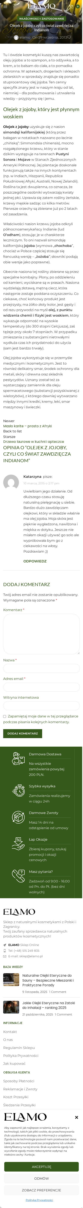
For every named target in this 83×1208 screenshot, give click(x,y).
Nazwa (10, 660)
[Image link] (19, 912)
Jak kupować (14, 1064)
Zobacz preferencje (41, 1190)
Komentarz (13, 610)
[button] (76, 1117)
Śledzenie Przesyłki (19, 1105)
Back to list (12, 431)
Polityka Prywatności (39, 1200)
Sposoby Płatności (18, 1081)
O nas (8, 1040)
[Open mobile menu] (5, 6)
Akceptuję (41, 1167)
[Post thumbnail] (11, 983)
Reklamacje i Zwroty (20, 1089)
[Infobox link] (41, 765)
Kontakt (10, 1032)
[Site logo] (41, 6)
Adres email (14, 679)
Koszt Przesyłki (15, 1097)
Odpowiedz (35, 561)
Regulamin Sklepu (19, 1048)
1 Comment (57, 992)
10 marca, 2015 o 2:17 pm (41, 483)
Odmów (41, 1178)
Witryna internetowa (21, 697)
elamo (25, 37)
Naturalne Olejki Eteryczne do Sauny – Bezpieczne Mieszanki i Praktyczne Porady (48, 980)
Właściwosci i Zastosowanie (41, 18)
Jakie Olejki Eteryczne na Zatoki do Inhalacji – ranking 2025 (48, 1005)
